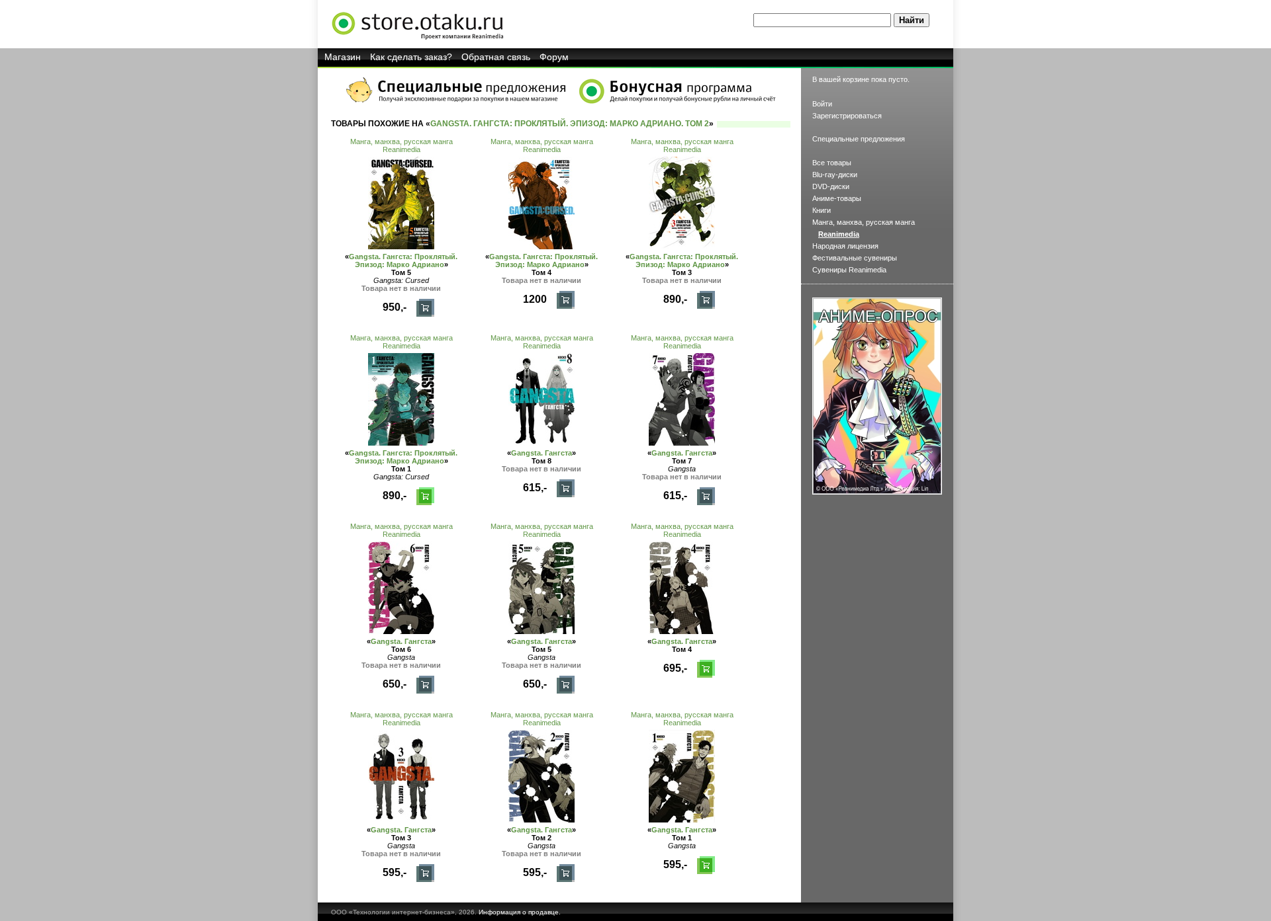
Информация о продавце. (520, 912)
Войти (822, 104)
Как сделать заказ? (411, 57)
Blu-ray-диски (834, 175)
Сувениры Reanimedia (849, 270)
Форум (554, 57)
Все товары (831, 163)
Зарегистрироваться (847, 116)
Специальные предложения (858, 139)
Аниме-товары (836, 198)
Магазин (342, 57)
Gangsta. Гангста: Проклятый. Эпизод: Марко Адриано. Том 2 (569, 123)
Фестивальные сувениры (854, 258)
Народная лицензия (845, 246)
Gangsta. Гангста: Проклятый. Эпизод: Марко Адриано (403, 260)
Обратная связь (495, 57)
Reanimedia (401, 149)
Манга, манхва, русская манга (401, 141)
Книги (821, 210)
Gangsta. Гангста (541, 453)
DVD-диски (830, 186)
